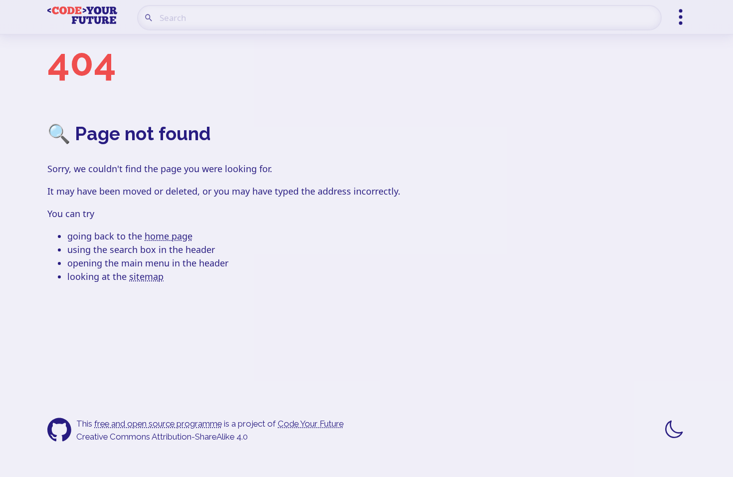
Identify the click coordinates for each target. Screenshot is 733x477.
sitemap (146, 276)
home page (168, 236)
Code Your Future (311, 424)
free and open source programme (158, 424)
